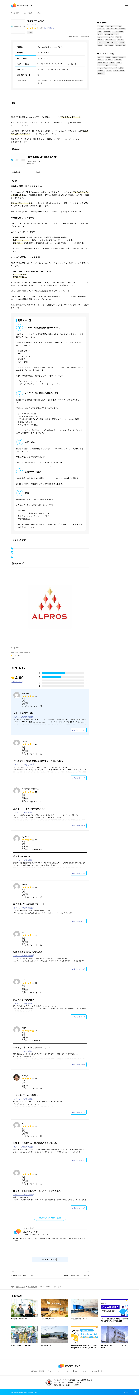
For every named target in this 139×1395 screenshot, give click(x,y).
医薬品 (99, 31)
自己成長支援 (122, 57)
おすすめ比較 (28, 13)
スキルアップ (32, 1287)
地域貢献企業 (118, 59)
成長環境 (122, 70)
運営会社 (42, 1371)
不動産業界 (118, 37)
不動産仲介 (100, 39)
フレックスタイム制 (103, 65)
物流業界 (122, 42)
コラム (38, 13)
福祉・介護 (120, 39)
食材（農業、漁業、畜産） (111, 34)
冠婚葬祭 (100, 45)
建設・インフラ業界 (116, 26)
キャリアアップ (113, 68)
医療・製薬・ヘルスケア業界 (118, 28)
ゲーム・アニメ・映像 (103, 42)
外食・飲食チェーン (111, 39)
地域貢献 (108, 57)
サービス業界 (107, 31)
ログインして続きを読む (23, 717)
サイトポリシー (67, 1371)
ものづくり (100, 57)
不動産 (107, 26)
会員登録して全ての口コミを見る (50, 1218)
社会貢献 (109, 70)
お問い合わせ (104, 1371)
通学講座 (29, 32)
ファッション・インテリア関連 (105, 37)
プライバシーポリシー (53, 1371)
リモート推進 (113, 65)
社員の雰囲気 (101, 70)
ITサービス (100, 26)
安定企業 (115, 70)
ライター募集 (93, 1371)
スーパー (100, 34)
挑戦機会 (114, 57)
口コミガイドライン (81, 1371)
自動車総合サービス (120, 45)
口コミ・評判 (15, 13)
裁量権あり (100, 59)
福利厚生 (119, 62)
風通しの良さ (101, 73)
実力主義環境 (109, 59)
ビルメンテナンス (109, 45)
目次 (13, 103)
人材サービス (114, 42)
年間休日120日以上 (103, 62)
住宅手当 (112, 62)
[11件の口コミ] (49, 28)
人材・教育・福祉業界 (117, 31)
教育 (108, 28)
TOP (12, 1287)
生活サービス (101, 28)
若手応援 (121, 68)
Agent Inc (125, 1392)
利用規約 (34, 1371)
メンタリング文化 (102, 68)
